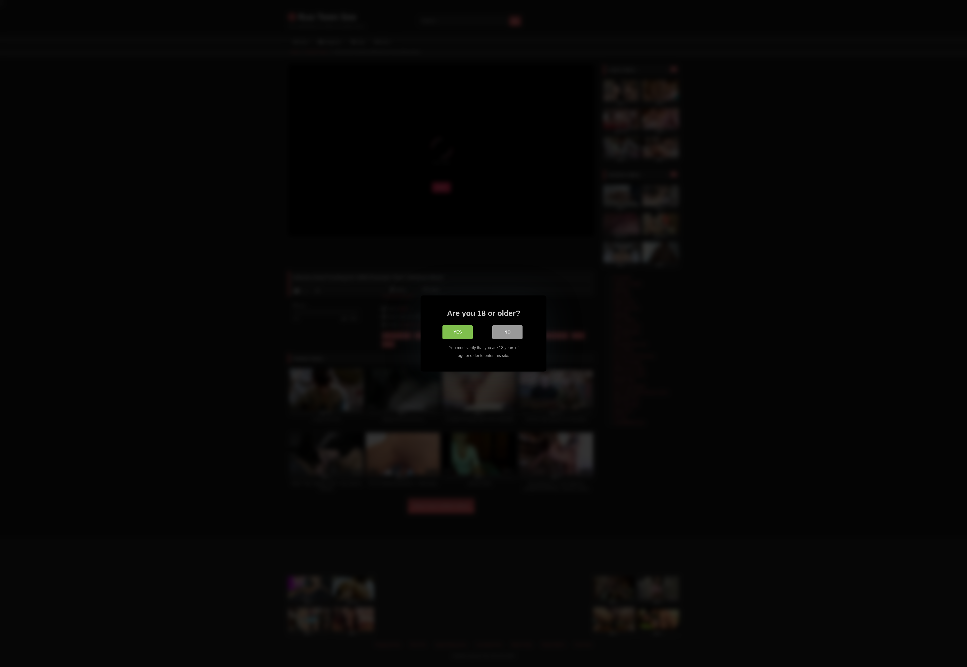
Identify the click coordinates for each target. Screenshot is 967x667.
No (507, 332)
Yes (458, 332)
